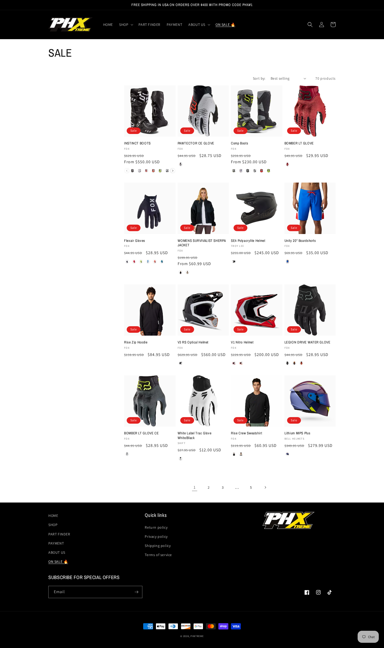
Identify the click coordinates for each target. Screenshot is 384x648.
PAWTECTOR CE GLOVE (196, 143)
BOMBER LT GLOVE (299, 143)
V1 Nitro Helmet (242, 342)
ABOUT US (56, 552)
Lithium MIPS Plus (297, 433)
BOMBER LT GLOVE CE (141, 433)
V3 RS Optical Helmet (193, 342)
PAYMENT (56, 543)
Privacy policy (156, 536)
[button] (125, 24)
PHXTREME (197, 636)
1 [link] (195, 487)
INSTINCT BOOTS (137, 143)
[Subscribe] (136, 592)
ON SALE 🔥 (58, 561)
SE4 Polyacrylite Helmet (248, 240)
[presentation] (173, 171)
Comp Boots (239, 143)
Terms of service (158, 554)
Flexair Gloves (134, 240)
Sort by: (259, 78)
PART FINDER (59, 534)
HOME (53, 515)
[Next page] (265, 487)
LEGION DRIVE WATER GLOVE (307, 342)
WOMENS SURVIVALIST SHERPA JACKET (202, 243)
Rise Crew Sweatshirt (246, 433)
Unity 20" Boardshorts (300, 240)
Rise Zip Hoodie (135, 342)
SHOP (52, 524)
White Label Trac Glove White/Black (195, 435)
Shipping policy (158, 545)
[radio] (133, 170)
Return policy (156, 527)
